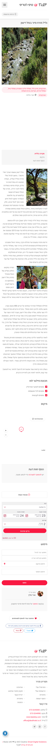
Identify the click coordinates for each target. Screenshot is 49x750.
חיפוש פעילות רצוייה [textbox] (39, 558)
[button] (6, 430)
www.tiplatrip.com (33, 717)
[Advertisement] (24, 125)
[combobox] (24, 552)
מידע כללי (35, 89)
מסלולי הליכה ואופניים (23, 89)
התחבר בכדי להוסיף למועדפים (23, 618)
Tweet (29, 631)
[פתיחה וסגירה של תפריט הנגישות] (5, 733)
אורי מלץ (32, 595)
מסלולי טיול (12, 89)
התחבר (35, 603)
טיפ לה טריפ (26, 745)
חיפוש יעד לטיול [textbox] (40, 552)
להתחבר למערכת (35, 474)
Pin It (18, 631)
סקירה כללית (39, 153)
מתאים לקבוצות (38, 395)
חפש (24, 583)
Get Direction (39, 419)
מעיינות (33, 91)
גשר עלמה (30, 95)
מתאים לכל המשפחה (36, 391)
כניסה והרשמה (8, 14)
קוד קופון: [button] (8, 538)
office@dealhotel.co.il (32, 720)
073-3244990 (35, 713)
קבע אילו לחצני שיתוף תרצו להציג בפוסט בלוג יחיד (23, 626)
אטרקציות (42, 89)
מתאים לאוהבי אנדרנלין (35, 387)
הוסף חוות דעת (38, 160)
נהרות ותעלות (26, 91)
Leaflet (43, 450)
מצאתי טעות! (23, 495)
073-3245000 (34, 710)
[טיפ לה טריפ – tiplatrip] (33, 4)
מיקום (42, 157)
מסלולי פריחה (41, 91)
